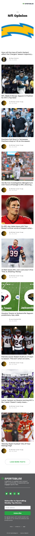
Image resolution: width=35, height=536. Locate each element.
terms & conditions (20, 518)
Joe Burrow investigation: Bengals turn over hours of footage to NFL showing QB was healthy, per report (17, 184)
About (11, 526)
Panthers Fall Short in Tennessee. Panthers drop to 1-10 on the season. (15, 140)
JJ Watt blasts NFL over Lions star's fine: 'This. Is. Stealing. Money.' (17, 271)
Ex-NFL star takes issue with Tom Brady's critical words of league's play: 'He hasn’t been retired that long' (16, 227)
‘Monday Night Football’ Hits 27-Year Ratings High (15, 445)
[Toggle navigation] (1, 3)
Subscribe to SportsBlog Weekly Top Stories (15, 502)
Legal (24, 526)
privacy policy (9, 520)
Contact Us (17, 526)
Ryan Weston (15, 58)
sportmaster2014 (16, 319)
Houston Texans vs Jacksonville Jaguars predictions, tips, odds (17, 314)
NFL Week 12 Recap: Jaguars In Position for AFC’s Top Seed (17, 97)
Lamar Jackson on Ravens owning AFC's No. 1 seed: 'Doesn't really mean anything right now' (17, 401)
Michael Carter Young (17, 101)
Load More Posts (17, 462)
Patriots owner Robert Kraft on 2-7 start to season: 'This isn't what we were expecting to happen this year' (17, 358)
